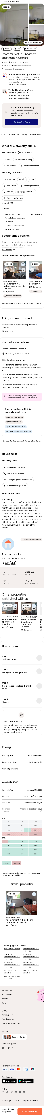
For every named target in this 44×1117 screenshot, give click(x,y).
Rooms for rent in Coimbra (11, 971)
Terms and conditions (11, 1023)
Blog (4, 1003)
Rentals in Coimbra (12, 949)
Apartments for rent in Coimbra (31, 950)
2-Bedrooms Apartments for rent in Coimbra (31, 956)
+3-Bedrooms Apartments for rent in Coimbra (31, 964)
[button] (33, 43)
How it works (7, 994)
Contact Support (9, 1043)
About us (5, 999)
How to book (13, 135)
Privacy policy (7, 1015)
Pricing (24, 135)
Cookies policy (8, 1019)
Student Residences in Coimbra (12, 977)
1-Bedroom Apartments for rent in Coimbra (12, 956)
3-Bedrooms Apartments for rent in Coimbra (12, 964)
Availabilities (35, 135)
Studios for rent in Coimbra (30, 971)
